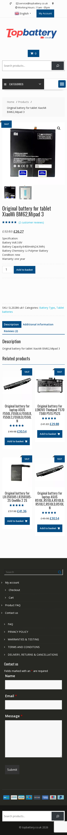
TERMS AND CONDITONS (24, 647)
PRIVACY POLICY (18, 631)
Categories (16, 84)
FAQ (10, 624)
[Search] (58, 65)
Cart (11, 597)
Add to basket (24, 269)
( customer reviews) (31, 222)
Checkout (14, 590)
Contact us (11, 613)
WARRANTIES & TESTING (23, 639)
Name (10, 676)
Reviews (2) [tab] (11, 331)
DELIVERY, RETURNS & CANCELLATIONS (33, 654)
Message (14, 716)
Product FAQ (12, 605)
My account (12, 582)
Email (11, 696)
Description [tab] (11, 324)
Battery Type (47, 307)
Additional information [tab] (38, 324)
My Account (45, 13)
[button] (62, 84)
